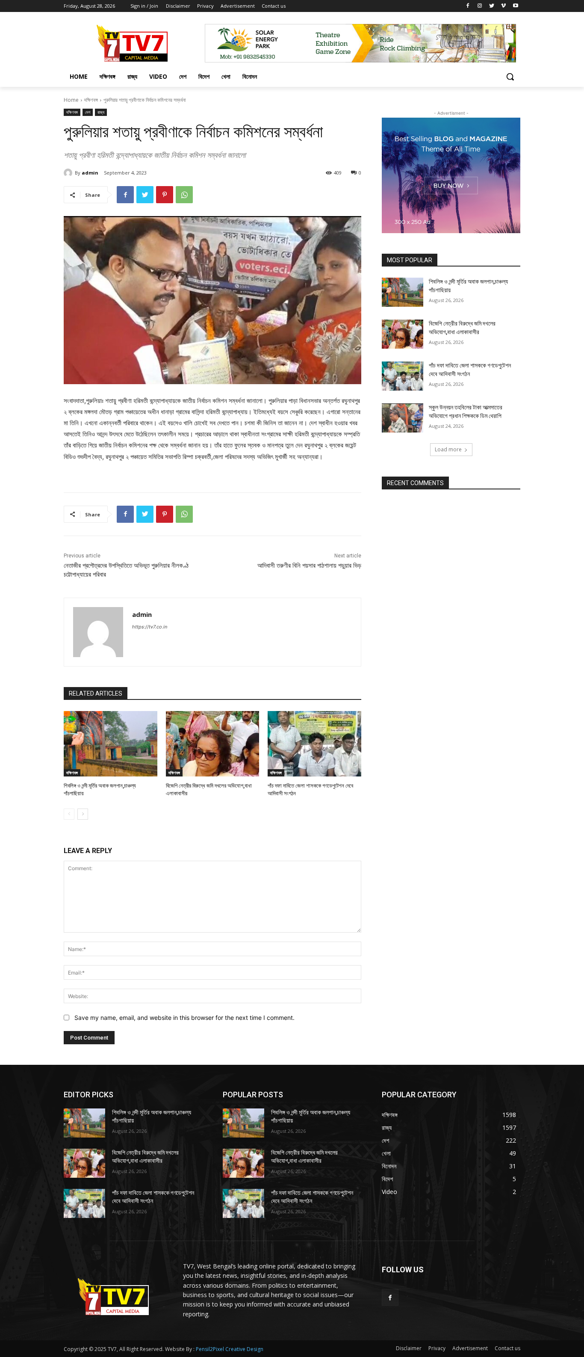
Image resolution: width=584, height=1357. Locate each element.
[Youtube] (515, 6)
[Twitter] (492, 6)
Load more (448, 449)
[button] (510, 76)
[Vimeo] (503, 6)
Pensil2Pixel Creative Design (229, 1349)
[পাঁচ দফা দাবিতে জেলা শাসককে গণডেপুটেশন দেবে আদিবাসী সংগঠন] (314, 743)
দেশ (87, 112)
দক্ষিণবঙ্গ (91, 100)
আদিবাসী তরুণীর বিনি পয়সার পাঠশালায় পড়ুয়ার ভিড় (309, 565)
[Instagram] (480, 6)
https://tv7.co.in (149, 627)
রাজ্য (100, 112)
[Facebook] (468, 6)
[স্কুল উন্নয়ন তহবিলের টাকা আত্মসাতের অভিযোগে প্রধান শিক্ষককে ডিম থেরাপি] (402, 418)
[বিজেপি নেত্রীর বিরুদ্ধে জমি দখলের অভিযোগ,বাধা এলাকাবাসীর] (213, 743)
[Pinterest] (164, 194)
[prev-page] (69, 814)
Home (71, 100)
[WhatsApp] (184, 194)
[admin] (69, 173)
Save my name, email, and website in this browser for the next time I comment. (184, 1017)
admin (90, 172)
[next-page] (82, 814)
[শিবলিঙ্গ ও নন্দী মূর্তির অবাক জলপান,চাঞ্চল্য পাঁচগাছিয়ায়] (110, 743)
